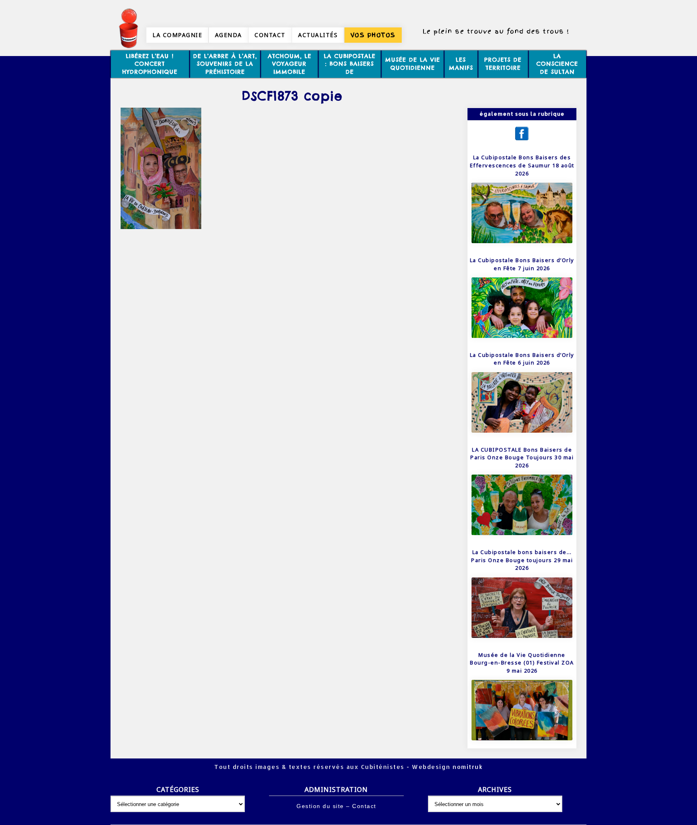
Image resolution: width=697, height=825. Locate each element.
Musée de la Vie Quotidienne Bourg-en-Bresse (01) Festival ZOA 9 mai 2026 (522, 662)
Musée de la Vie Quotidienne (412, 63)
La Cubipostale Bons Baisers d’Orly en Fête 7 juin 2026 (522, 264)
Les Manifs (461, 63)
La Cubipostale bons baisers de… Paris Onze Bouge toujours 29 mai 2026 (522, 559)
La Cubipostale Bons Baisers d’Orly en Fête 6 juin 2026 (522, 359)
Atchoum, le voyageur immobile (289, 63)
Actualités (318, 35)
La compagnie (177, 35)
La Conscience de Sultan (557, 63)
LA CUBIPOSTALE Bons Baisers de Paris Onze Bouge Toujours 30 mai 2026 (522, 457)
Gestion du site (320, 806)
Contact (270, 35)
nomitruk (467, 766)
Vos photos (373, 35)
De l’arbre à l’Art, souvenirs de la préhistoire (225, 63)
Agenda (228, 35)
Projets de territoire (503, 63)
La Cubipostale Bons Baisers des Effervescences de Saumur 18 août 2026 (522, 165)
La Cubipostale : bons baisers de (350, 63)
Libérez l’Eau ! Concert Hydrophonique (149, 63)
